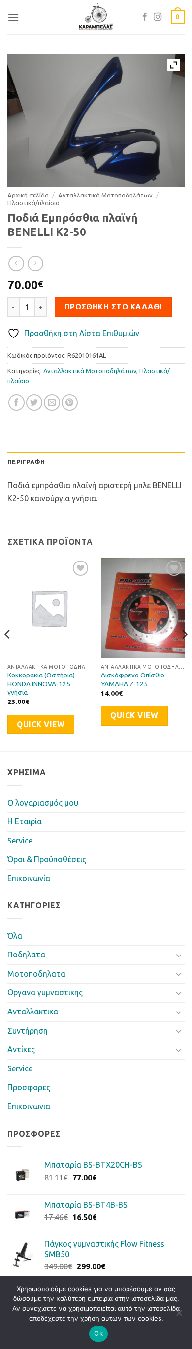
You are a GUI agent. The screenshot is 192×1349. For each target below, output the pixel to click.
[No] (179, 1315)
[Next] (184, 653)
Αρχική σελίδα (28, 195)
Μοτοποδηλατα (36, 973)
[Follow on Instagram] (157, 17)
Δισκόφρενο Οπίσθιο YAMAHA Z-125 (132, 679)
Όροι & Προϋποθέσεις (46, 859)
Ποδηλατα (26, 954)
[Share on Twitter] (34, 402)
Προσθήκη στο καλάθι (113, 307)
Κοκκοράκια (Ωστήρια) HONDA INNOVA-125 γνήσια (41, 683)
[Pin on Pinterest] (70, 402)
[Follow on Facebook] (145, 17)
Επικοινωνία (28, 878)
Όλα (14, 935)
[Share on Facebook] (16, 402)
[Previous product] (35, 263)
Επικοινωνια (28, 1106)
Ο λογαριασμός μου (42, 802)
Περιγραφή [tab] (26, 461)
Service (19, 840)
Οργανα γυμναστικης (45, 992)
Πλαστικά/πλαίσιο (33, 202)
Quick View (40, 724)
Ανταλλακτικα (32, 1011)
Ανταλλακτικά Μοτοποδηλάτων (105, 195)
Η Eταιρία (24, 821)
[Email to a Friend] (52, 402)
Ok (98, 1333)
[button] (13, 17)
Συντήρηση (27, 1030)
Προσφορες (28, 1087)
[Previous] (8, 653)
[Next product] (16, 263)
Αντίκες (21, 1049)
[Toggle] (179, 955)
